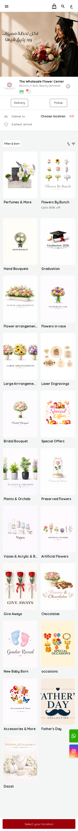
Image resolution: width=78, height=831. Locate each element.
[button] (39, 86)
